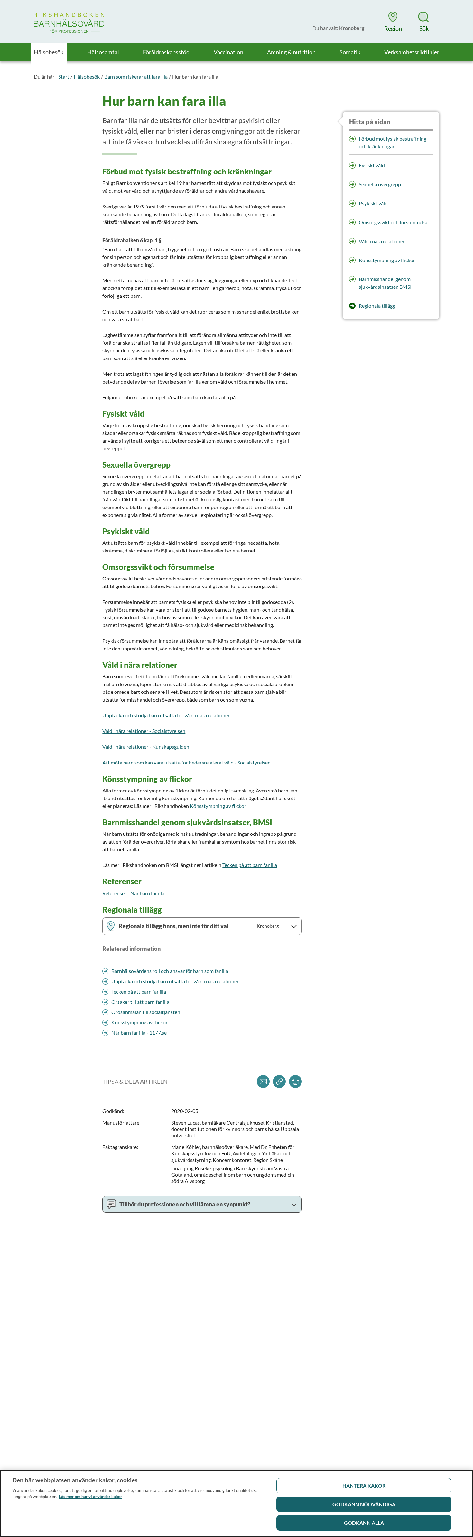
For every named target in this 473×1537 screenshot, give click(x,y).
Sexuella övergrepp (380, 184)
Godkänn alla (364, 1523)
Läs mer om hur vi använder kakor (90, 1496)
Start (63, 77)
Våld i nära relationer (382, 241)
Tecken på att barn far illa (249, 865)
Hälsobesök (87, 77)
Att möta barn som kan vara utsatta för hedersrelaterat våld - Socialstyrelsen (186, 762)
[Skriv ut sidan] (295, 1081)
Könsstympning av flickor (218, 806)
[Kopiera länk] (279, 1081)
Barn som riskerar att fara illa (136, 77)
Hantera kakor (363, 1485)
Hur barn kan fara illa (195, 77)
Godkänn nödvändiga (363, 1504)
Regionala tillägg (377, 306)
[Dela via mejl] (263, 1081)
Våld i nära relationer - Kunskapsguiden (145, 747)
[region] (236, 1503)
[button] (392, 21)
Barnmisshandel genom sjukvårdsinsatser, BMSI (385, 283)
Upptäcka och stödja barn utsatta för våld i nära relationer (166, 715)
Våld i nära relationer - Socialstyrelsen (143, 731)
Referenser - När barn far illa (133, 893)
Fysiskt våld (372, 165)
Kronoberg (268, 926)
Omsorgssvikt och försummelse (393, 222)
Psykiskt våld (373, 203)
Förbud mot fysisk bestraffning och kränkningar (392, 142)
